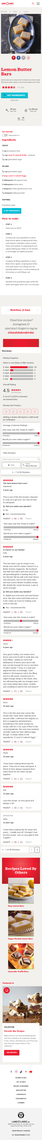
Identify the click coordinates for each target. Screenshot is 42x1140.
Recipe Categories (21, 1086)
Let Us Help (21, 1082)
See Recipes (12, 1052)
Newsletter (21, 1090)
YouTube (31, 1072)
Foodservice (21, 1098)
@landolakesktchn (21, 332)
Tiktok (21, 1072)
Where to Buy (21, 1078)
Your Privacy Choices (21, 1131)
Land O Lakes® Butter (17, 155)
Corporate (21, 1094)
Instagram (16, 1072)
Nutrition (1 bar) (20, 310)
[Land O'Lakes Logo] (8, 3)
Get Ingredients (16, 95)
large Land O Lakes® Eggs (14, 176)
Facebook (19, 58)
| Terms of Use (27, 1125)
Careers (21, 1103)
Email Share (23, 58)
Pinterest (14, 58)
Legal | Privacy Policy (16, 1125)
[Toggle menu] (38, 4)
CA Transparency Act (21, 1135)
